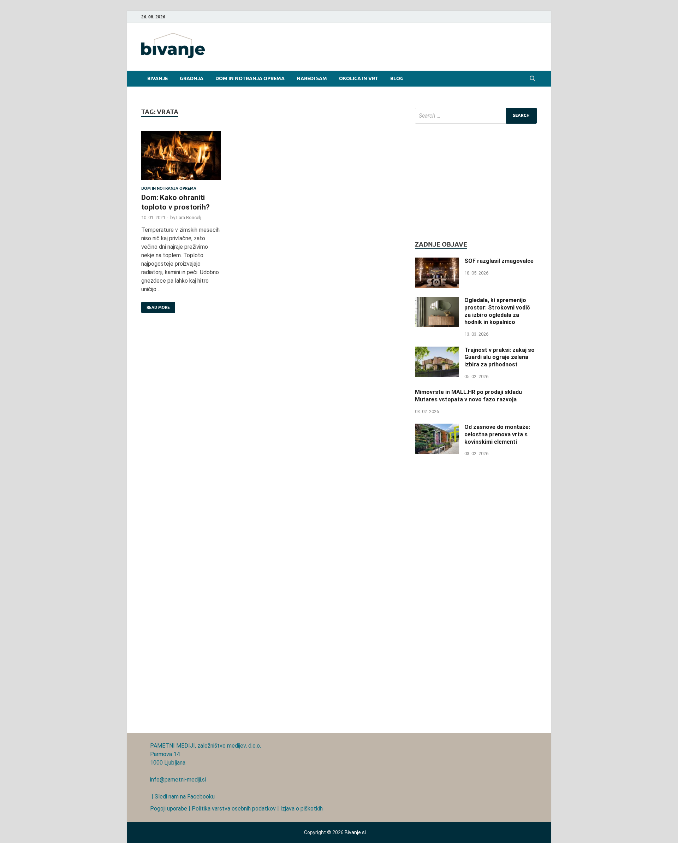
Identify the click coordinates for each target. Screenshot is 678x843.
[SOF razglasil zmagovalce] (437, 261)
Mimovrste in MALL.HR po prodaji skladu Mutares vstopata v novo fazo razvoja (468, 396)
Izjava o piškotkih (301, 808)
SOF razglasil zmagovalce (499, 261)
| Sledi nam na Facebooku (182, 796)
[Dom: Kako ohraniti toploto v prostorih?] (181, 158)
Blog (397, 78)
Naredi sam (312, 78)
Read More (155, 306)
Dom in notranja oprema (250, 78)
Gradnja (191, 78)
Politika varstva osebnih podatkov (234, 808)
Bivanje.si (355, 832)
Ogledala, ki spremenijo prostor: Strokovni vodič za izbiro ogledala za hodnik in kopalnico (497, 311)
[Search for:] (476, 116)
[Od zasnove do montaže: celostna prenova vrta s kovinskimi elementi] (437, 427)
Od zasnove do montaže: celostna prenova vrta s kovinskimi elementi (497, 434)
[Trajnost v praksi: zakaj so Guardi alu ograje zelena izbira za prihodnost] (437, 350)
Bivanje (157, 78)
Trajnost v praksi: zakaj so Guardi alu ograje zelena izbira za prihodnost (499, 357)
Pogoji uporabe (168, 808)
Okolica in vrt (358, 78)
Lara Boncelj (188, 217)
